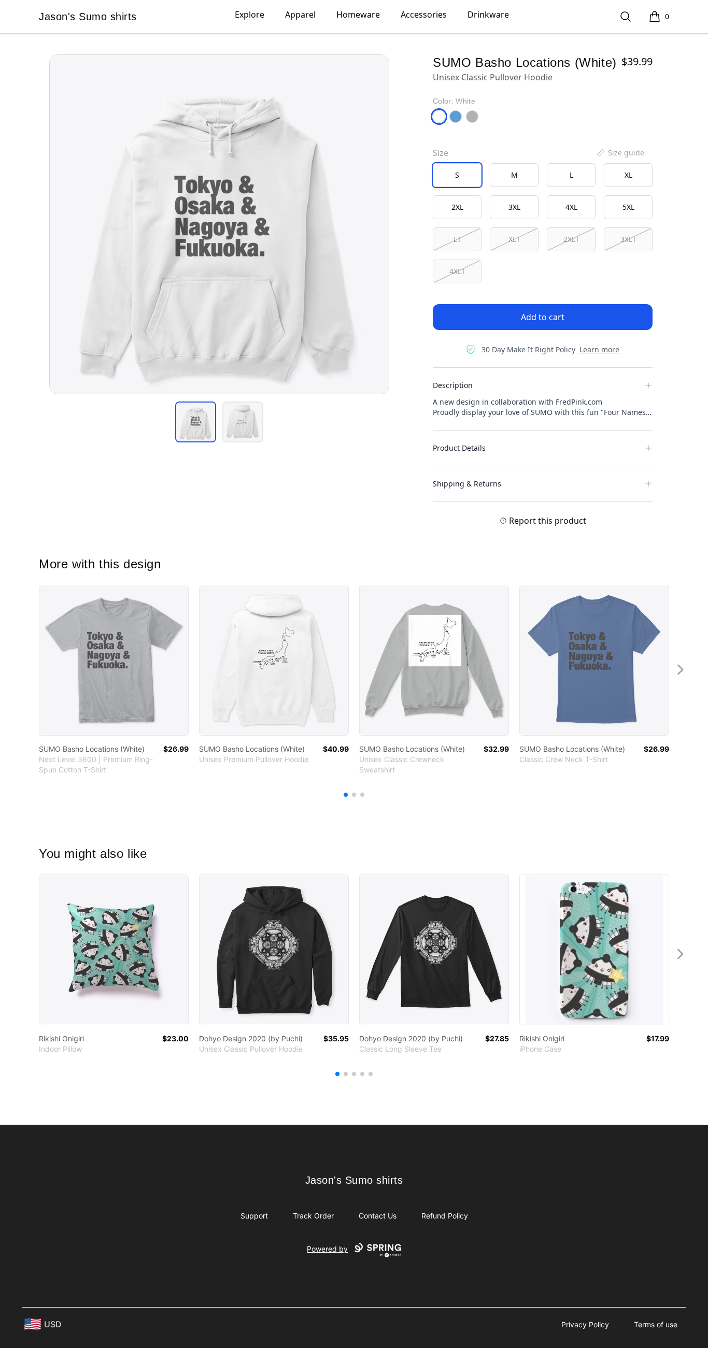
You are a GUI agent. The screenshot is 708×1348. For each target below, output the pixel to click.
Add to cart (542, 317)
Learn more (599, 349)
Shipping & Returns (467, 484)
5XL (628, 207)
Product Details (459, 448)
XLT (514, 239)
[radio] (457, 175)
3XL (514, 207)
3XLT (628, 239)
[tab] (195, 422)
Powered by (327, 1248)
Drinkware (488, 14)
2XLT (571, 239)
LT (457, 239)
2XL (457, 207)
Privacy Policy (585, 1324)
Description (453, 385)
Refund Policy (444, 1215)
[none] (620, 153)
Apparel (300, 14)
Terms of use (655, 1324)
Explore (249, 14)
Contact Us (378, 1215)
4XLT (457, 271)
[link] (113, 660)
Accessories (424, 14)
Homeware (358, 14)
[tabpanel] (219, 224)
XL (628, 175)
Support (254, 1215)
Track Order (313, 1215)
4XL (571, 207)
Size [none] (440, 153)
